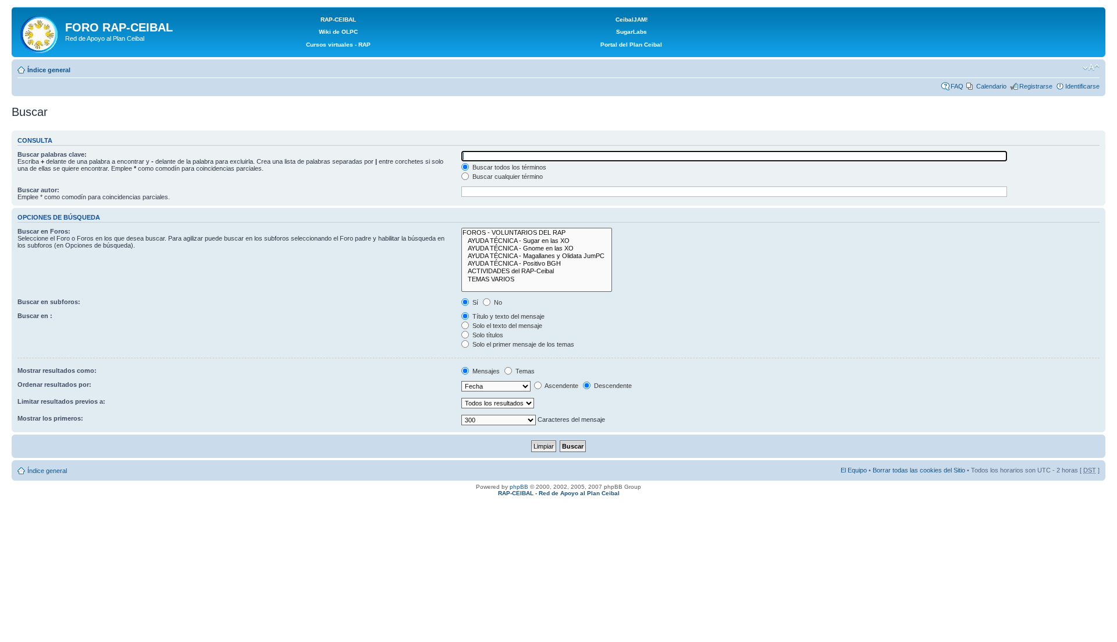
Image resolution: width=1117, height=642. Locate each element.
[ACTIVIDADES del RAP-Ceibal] (537, 271)
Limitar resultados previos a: (61, 401)
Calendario (991, 86)
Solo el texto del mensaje (506, 325)
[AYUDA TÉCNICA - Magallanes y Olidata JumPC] (537, 256)
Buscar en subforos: (48, 301)
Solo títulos (487, 334)
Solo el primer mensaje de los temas (522, 344)
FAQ (957, 86)
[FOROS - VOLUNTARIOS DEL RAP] (537, 233)
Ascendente (560, 385)
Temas (524, 371)
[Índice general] (40, 32)
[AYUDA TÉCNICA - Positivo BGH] (537, 263)
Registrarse (1035, 86)
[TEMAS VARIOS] (537, 279)
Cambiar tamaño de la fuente (1091, 67)
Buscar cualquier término (507, 176)
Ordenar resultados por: (54, 384)
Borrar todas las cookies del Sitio (919, 470)
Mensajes (485, 371)
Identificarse (1082, 86)
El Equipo (854, 470)
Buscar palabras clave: (52, 154)
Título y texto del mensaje (508, 316)
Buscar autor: (38, 189)
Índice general (48, 69)
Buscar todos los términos (508, 167)
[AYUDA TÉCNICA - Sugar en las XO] (537, 241)
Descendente (612, 385)
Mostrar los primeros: (50, 418)
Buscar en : (34, 315)
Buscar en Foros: (43, 231)
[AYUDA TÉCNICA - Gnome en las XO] (537, 248)
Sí (474, 302)
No (497, 302)
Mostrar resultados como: (57, 370)
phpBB (519, 487)
